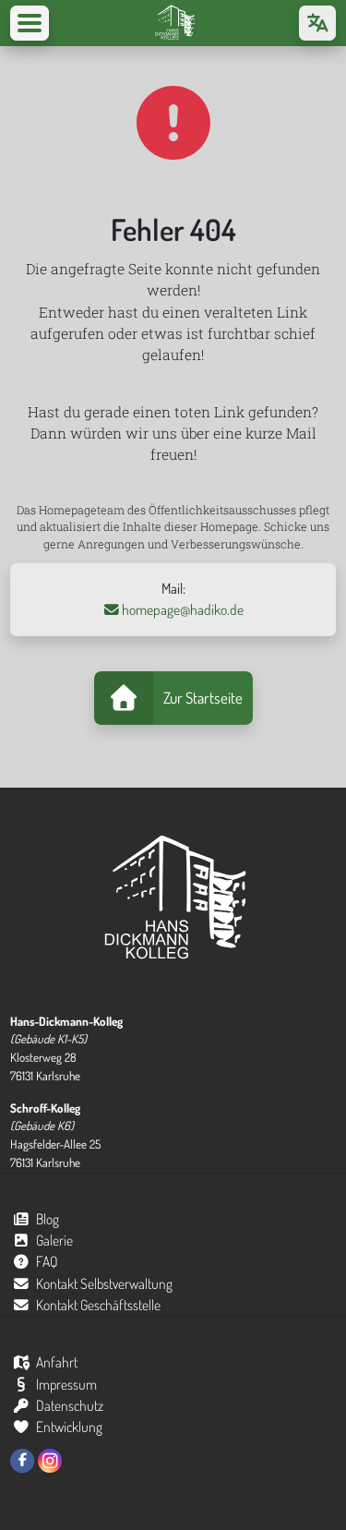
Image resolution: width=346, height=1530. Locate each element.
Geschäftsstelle (99, 1304)
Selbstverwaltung (105, 1283)
